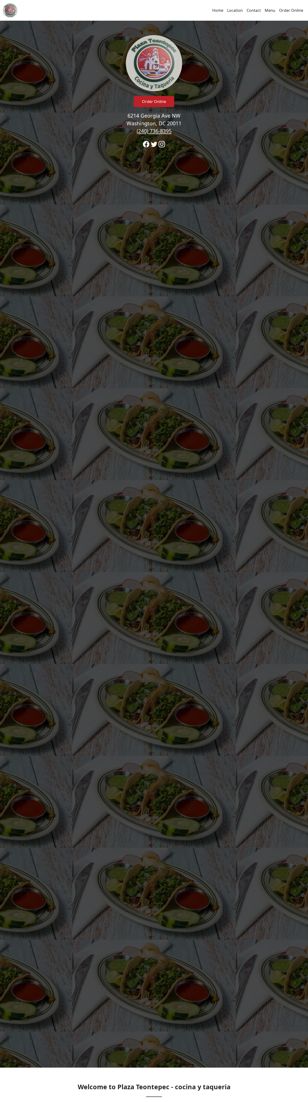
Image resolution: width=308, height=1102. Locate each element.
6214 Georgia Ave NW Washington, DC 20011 (154, 123)
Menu (270, 10)
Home (217, 10)
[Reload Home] (10, 10)
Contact (254, 10)
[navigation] (154, 10)
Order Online (291, 10)
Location (235, 10)
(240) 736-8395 (154, 130)
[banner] (154, 544)
